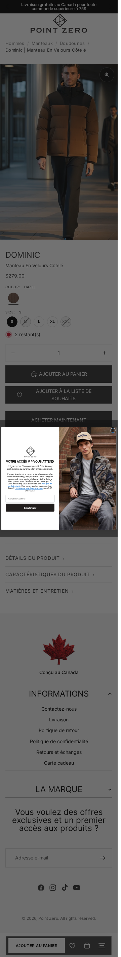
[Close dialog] (113, 430)
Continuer (30, 508)
